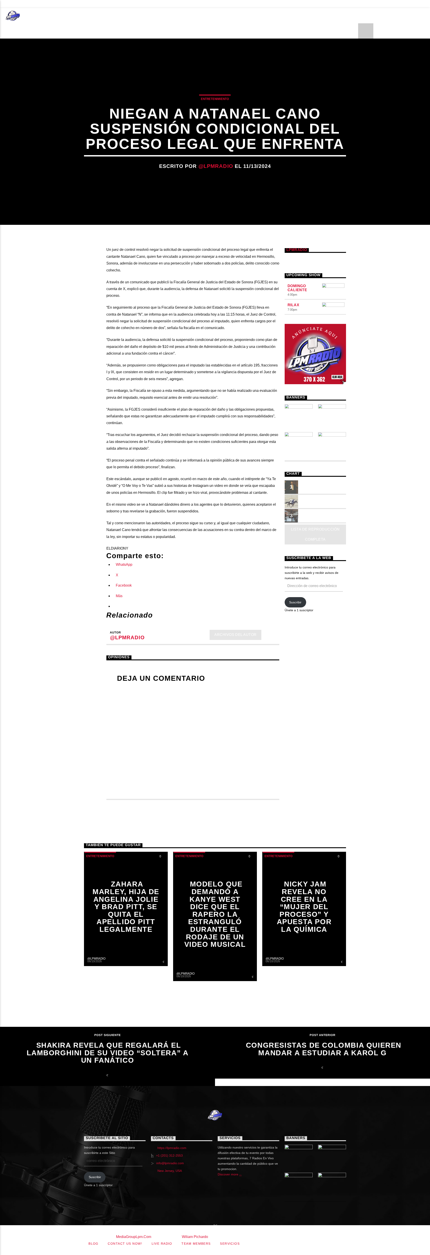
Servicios (60, 4)
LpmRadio (296, 250)
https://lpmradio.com (171, 1148)
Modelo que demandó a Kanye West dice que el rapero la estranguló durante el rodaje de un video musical (215, 914)
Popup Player (92, 4)
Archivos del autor (235, 635)
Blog (187, 4)
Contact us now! (24, 4)
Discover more (228, 1174)
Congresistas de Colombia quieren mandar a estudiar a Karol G (323, 1049)
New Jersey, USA (169, 1171)
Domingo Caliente (297, 288)
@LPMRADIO (215, 166)
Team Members (158, 4)
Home (37, 15)
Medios (288, 15)
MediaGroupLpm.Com (133, 1237)
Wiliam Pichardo (195, 1237)
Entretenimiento (75, 15)
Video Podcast (123, 15)
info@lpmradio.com (170, 1163)
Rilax (293, 305)
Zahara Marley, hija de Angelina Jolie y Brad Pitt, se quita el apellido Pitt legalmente (125, 906)
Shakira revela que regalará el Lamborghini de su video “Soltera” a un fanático (108, 1052)
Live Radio (125, 4)
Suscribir (295, 602)
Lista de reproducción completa (315, 534)
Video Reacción (170, 15)
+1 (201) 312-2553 (169, 1155)
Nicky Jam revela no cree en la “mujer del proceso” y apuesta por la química (304, 906)
